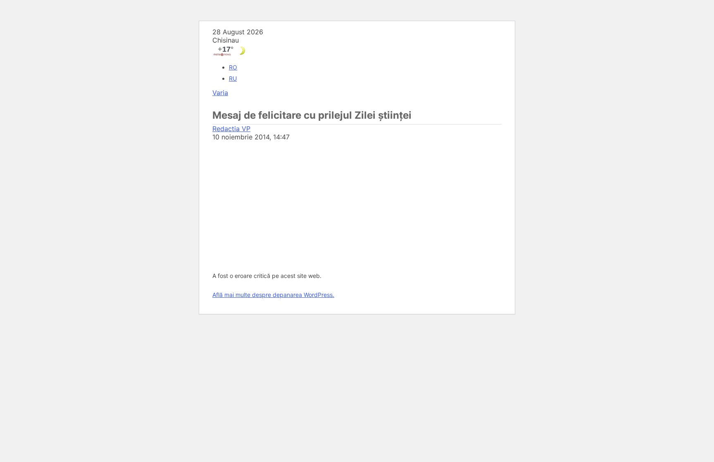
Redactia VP (231, 128)
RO (233, 67)
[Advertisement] (357, 203)
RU (233, 78)
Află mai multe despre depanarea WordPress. (273, 294)
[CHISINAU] (357, 50)
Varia (220, 93)
